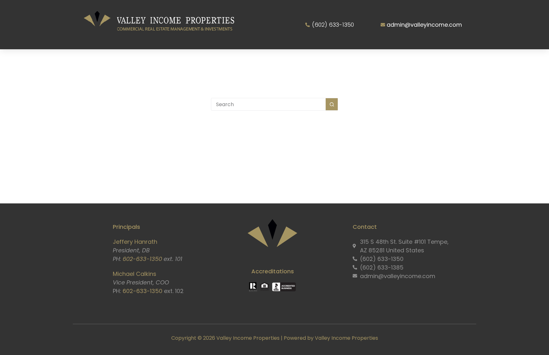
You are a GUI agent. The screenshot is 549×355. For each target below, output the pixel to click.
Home (117, 61)
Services (194, 61)
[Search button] (332, 104)
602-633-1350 (142, 259)
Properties (240, 61)
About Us (149, 61)
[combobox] (268, 104)
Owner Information (297, 61)
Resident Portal (363, 61)
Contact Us (416, 61)
